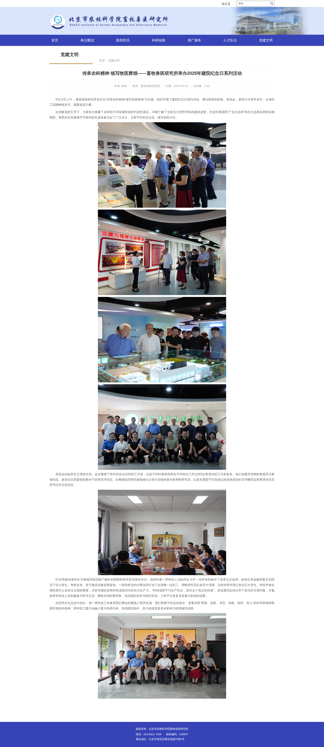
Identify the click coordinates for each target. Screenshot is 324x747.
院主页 (226, 3)
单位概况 (87, 40)
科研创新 (158, 40)
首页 (54, 40)
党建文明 (266, 40)
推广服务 (194, 40)
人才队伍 (230, 40)
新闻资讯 (123, 40)
